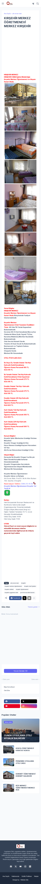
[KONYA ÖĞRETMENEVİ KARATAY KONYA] (8, 749)
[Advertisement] (20, 51)
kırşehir (23, 583)
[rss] (30, 866)
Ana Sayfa (7, 13)
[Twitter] (24, 598)
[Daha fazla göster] (34, 598)
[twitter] (29, 701)
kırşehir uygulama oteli (11, 592)
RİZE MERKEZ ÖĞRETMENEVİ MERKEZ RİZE (25, 788)
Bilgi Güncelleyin (9, 687)
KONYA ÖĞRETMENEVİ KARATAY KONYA (25, 749)
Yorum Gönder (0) (20, 671)
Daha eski (35, 679)
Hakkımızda (15, 876)
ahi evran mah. (17, 13)
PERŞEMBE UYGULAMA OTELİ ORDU (25, 762)
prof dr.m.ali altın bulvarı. (27, 592)
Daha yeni (6, 679)
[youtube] (12, 706)
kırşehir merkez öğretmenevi (13, 586)
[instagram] (29, 706)
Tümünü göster (33, 607)
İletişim (36, 876)
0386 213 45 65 (27, 484)
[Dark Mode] (33, 3)
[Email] (29, 598)
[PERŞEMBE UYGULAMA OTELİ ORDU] (8, 762)
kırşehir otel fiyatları (30, 586)
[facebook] (12, 701)
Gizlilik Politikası (27, 876)
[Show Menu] (3, 3)
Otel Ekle (7, 690)
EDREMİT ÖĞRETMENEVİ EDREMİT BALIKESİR (26, 775)
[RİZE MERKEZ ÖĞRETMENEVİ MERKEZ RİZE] (8, 788)
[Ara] (37, 3)
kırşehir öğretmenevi (22, 589)
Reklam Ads (24, 880)
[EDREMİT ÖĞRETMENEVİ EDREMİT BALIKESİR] (8, 775)
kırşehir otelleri (9, 589)
